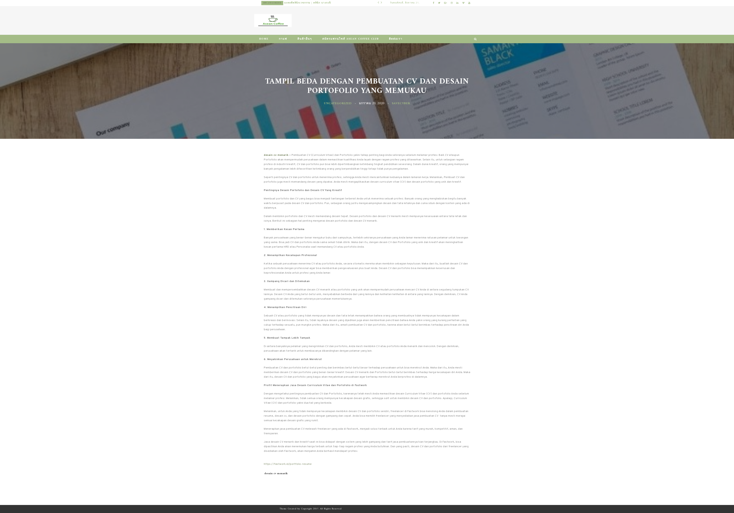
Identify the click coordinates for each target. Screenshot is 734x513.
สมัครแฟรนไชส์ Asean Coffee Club (350, 39)
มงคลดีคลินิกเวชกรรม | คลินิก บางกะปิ (303, 3)
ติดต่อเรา (395, 39)
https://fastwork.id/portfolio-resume (288, 464)
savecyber (401, 103)
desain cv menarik (276, 473)
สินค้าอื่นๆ (304, 39)
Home (264, 39)
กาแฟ (283, 39)
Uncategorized (268, 3)
